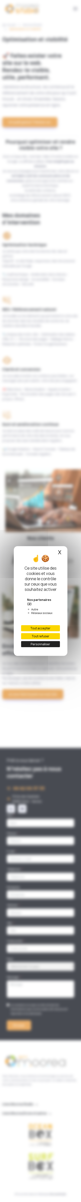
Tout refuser (40, 636)
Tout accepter (40, 628)
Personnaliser (40, 644)
